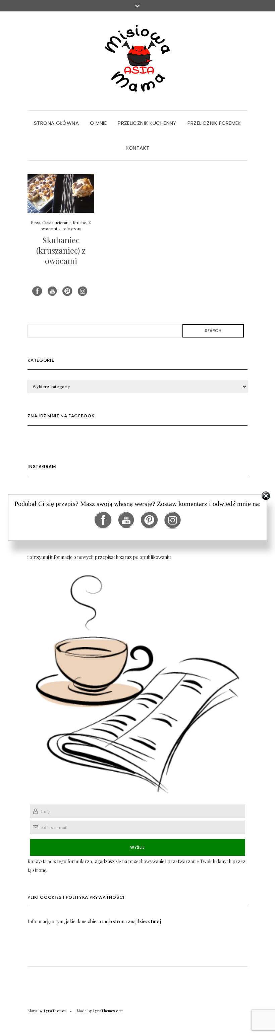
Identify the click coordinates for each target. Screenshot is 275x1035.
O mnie (98, 122)
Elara (32, 1010)
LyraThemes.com (108, 1010)
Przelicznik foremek (214, 122)
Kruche (79, 222)
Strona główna (56, 122)
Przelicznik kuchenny (147, 122)
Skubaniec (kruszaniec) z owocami (61, 250)
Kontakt (138, 147)
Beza (35, 222)
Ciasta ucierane (56, 222)
